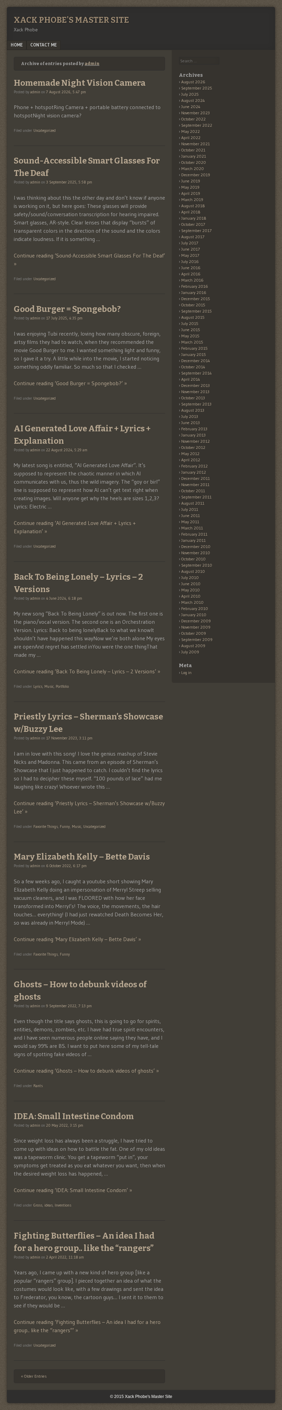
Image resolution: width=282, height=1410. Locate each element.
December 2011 (195, 478)
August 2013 (192, 410)
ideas (48, 1205)
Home (17, 45)
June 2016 (190, 267)
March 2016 (192, 280)
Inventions (63, 1205)
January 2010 (193, 614)
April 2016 (190, 273)
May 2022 (190, 131)
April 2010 (190, 596)
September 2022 (196, 125)
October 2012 (193, 447)
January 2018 (193, 218)
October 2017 (193, 224)
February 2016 (194, 286)
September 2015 (196, 311)
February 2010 (194, 608)
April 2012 (190, 459)
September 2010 (196, 565)
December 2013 (195, 385)
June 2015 (190, 329)
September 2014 (196, 373)
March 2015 (192, 342)
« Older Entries (34, 1376)
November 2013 (195, 391)
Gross (37, 1205)
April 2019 (190, 193)
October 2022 (193, 119)
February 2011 (194, 534)
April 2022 (190, 137)
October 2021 (193, 149)
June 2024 (190, 106)
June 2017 (190, 249)
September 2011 (196, 496)
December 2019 (195, 174)
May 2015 (190, 335)
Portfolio (62, 686)
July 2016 (190, 261)
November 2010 (195, 552)
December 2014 (195, 360)
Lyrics (37, 686)
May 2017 (190, 255)
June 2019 (190, 180)
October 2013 (193, 397)
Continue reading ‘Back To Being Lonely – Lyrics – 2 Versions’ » (87, 671)
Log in (186, 672)
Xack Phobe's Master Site (71, 20)
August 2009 (193, 645)
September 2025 (196, 88)
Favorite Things (45, 826)
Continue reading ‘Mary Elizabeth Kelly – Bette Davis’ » (77, 939)
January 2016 (193, 292)
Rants (38, 1085)
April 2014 (190, 379)
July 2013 (189, 416)
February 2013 (194, 428)
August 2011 (192, 503)
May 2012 (190, 453)
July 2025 (190, 94)
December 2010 (195, 546)
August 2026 (193, 81)
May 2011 (190, 521)
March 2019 (192, 199)
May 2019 (190, 187)
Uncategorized (44, 130)
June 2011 (190, 515)
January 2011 (193, 540)
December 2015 (195, 298)
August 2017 (192, 236)
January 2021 (193, 156)
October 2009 (193, 633)
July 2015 (189, 323)
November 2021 (195, 143)
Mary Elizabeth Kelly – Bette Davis (82, 857)
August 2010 (193, 571)
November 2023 (195, 112)
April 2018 (190, 211)
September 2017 (196, 230)
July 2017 (189, 242)
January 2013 (193, 435)
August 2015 (193, 317)
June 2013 (190, 422)
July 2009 (190, 651)
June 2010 (190, 583)
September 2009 (197, 639)
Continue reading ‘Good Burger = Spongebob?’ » (70, 383)
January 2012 (193, 472)
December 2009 (196, 620)
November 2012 (195, 441)
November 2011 (195, 484)
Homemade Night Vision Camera (79, 83)
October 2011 (193, 490)
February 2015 (194, 348)
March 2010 (192, 602)
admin (92, 63)
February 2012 (194, 466)
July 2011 (189, 509)
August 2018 (193, 205)
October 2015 (193, 304)
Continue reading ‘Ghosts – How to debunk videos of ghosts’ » (86, 1070)
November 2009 (195, 627)
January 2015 (193, 354)
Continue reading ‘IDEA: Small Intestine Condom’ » (73, 1190)
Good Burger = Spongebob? (67, 309)
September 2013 (196, 404)
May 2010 (190, 589)
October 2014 (193, 366)
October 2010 (193, 558)
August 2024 (193, 100)
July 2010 (190, 577)
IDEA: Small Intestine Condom (74, 1116)
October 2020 (193, 162)
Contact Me (43, 45)
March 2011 (192, 527)
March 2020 (192, 168)
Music (49, 686)
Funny (65, 826)
